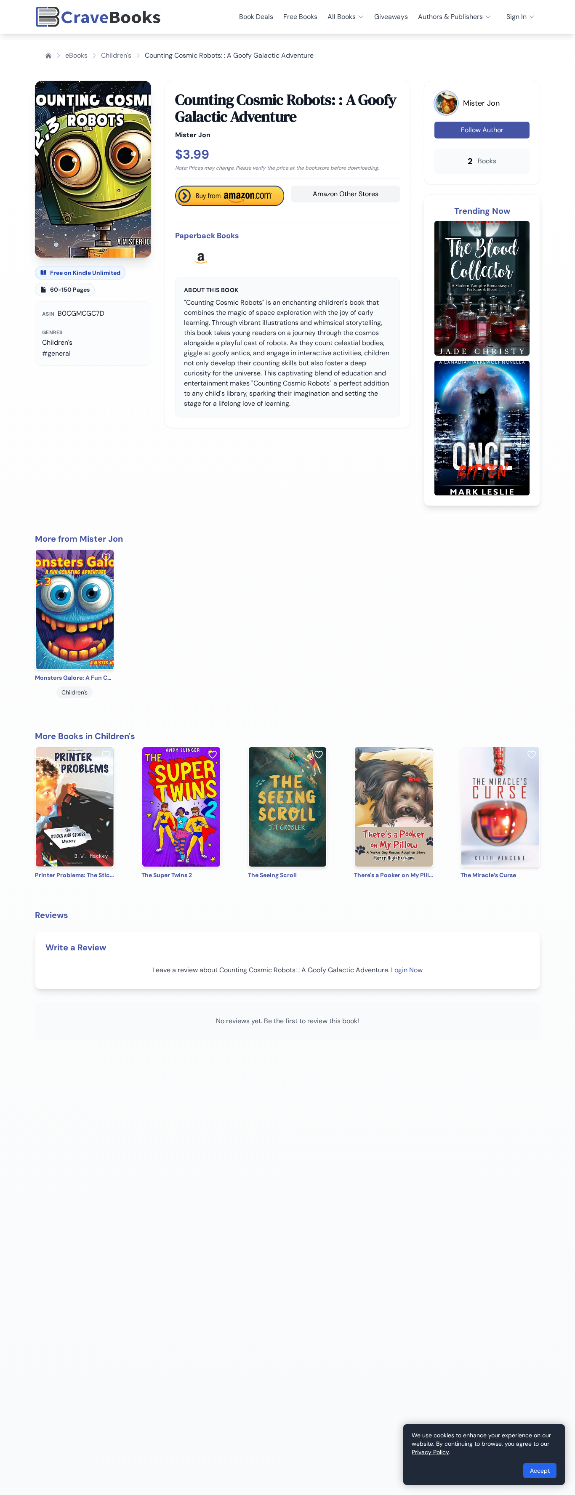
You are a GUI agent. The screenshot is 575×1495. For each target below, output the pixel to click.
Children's (116, 55)
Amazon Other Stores (345, 193)
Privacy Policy (430, 1452)
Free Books (300, 16)
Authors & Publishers (450, 16)
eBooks (76, 55)
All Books (341, 16)
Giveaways (391, 16)
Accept (540, 1470)
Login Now (407, 970)
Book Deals (256, 16)
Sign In (516, 16)
